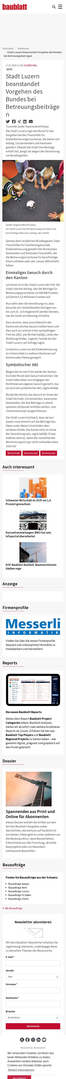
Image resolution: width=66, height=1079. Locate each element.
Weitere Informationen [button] (21, 1069)
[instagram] (33, 1040)
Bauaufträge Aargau (18, 883)
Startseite (8, 48)
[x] (22, 1040)
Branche (10, 1011)
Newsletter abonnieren (33, 1047)
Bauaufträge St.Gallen (19, 895)
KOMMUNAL (30, 65)
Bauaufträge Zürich (18, 898)
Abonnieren (33, 1026)
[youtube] (44, 1040)
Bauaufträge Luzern (18, 891)
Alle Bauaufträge (13, 908)
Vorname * (11, 984)
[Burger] (60, 7)
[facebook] (27, 1040)
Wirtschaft (13, 453)
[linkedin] (38, 1040)
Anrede (10, 970)
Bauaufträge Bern (17, 887)
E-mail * (10, 957)
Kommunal (23, 48)
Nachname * (12, 997)
